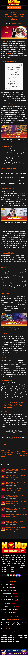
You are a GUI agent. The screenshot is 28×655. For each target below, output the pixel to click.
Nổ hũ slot (12, 84)
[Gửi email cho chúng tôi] (5, 575)
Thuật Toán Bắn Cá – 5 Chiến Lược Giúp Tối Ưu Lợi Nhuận (15, 476)
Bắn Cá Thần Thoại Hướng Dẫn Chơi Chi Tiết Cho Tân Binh (16, 528)
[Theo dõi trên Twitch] (19, 575)
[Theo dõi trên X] (2, 575)
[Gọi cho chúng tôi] (8, 575)
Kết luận (9, 88)
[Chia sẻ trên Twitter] (12, 431)
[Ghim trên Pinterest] (18, 431)
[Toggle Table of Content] (19, 65)
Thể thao (11, 79)
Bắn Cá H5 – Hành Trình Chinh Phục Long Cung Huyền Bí (16, 522)
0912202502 (7, 628)
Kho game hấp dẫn (11, 78)
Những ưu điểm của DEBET (13, 67)
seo (21, 23)
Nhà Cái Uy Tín (14, 12)
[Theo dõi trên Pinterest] (11, 575)
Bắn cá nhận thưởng (14, 86)
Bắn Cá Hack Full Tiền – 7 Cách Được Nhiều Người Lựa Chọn (16, 502)
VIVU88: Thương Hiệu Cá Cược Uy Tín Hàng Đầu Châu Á (21, 453)
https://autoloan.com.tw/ (13, 619)
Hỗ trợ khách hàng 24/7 (15, 74)
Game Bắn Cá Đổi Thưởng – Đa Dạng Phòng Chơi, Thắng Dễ (16, 482)
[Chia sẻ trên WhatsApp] (7, 431)
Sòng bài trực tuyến (14, 83)
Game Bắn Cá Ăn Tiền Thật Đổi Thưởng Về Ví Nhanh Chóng (14, 489)
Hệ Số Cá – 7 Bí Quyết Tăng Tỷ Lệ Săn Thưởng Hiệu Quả (15, 496)
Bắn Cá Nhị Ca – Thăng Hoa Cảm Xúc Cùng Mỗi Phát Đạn (16, 515)
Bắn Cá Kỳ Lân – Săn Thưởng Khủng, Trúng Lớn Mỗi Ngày (16, 509)
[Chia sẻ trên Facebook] (9, 431)
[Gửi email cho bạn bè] (15, 431)
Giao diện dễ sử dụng (14, 69)
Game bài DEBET (13, 81)
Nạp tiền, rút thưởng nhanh (15, 72)
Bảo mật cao (12, 76)
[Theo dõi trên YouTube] (14, 575)
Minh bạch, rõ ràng (14, 71)
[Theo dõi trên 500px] (16, 575)
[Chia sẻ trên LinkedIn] (21, 431)
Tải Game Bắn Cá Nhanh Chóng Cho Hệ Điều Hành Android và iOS (16, 469)
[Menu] (2, 3)
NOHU (9, 53)
